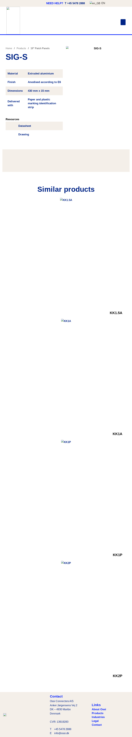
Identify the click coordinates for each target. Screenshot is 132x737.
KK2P (117, 676)
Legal (95, 720)
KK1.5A (116, 313)
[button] (123, 22)
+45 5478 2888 (62, 729)
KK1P (117, 555)
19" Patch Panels (40, 48)
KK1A (117, 434)
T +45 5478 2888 (75, 3)
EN (102, 3)
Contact (97, 724)
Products (22, 48)
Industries (98, 717)
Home (9, 48)
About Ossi (99, 709)
